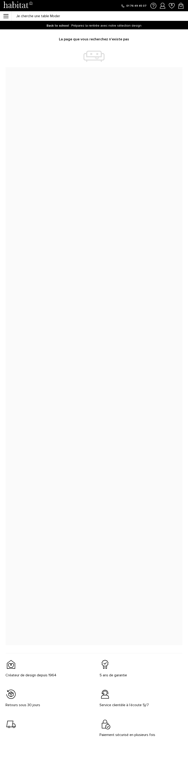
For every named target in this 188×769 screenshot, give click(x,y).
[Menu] (5, 16)
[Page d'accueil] (17, 6)
